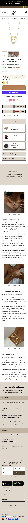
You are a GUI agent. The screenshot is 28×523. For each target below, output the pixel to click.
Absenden (19, 473)
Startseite (4, 18)
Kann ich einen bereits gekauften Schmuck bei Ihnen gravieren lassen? (13, 403)
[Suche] (5, 12)
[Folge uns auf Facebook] (3, 490)
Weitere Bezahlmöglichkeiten (14, 96)
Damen (9, 18)
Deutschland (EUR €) (7, 505)
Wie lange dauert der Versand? (10, 435)
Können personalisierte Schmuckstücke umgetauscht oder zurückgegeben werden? (13, 422)
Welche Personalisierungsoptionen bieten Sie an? (13, 409)
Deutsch (17, 505)
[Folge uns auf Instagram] (6, 490)
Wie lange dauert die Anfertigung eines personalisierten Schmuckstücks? (12, 416)
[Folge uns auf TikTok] (9, 490)
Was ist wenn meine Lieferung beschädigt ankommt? (12, 447)
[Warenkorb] (25, 12)
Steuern (7, 69)
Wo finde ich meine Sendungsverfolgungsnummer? (10, 440)
